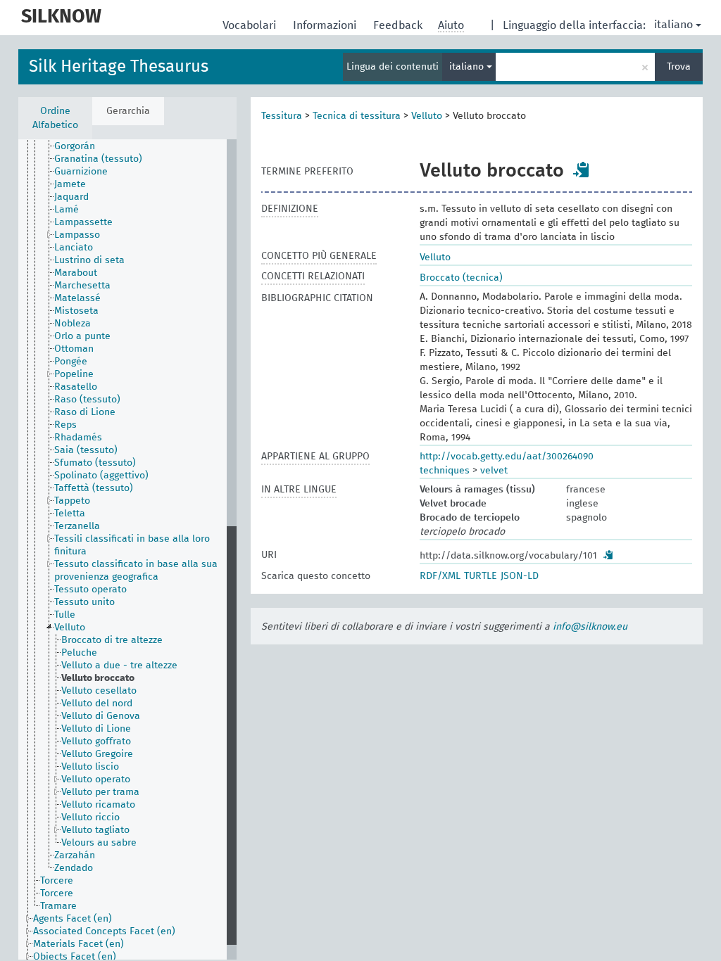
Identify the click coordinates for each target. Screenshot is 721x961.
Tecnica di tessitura (357, 116)
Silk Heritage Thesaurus (118, 66)
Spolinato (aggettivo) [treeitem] (101, 475)
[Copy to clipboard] (582, 169)
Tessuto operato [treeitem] (90, 589)
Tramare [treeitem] (58, 906)
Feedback (399, 25)
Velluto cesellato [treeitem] (99, 691)
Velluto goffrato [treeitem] (96, 741)
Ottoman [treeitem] (74, 349)
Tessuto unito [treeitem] (84, 602)
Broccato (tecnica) (461, 278)
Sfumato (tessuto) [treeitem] (95, 463)
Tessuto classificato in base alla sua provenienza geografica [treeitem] (136, 570)
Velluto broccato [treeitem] (97, 678)
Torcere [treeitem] (56, 881)
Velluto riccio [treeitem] (90, 817)
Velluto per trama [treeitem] (100, 792)
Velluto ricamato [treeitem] (98, 805)
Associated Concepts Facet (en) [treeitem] (104, 931)
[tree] (127, 549)
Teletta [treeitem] (69, 513)
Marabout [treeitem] (75, 273)
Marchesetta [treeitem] (82, 286)
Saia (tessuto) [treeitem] (86, 450)
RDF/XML (440, 576)
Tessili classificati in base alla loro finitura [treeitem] (132, 545)
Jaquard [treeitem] (71, 197)
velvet (494, 471)
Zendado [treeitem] (73, 868)
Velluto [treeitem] (69, 627)
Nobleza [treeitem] (72, 324)
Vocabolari (250, 25)
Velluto (426, 116)
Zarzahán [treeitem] (74, 855)
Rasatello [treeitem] (75, 387)
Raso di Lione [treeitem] (84, 412)
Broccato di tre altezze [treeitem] (112, 640)
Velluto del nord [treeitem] (96, 703)
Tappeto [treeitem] (72, 501)
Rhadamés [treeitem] (78, 438)
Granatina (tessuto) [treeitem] (98, 159)
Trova (679, 67)
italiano (673, 24)
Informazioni (326, 25)
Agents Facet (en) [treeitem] (72, 919)
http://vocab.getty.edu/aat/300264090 (507, 457)
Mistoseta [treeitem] (76, 311)
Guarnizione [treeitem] (81, 172)
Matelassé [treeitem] (77, 298)
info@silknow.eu (590, 627)
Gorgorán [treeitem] (74, 146)
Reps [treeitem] (65, 425)
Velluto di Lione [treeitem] (96, 729)
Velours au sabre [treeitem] (99, 843)
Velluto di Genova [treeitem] (100, 716)
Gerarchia (128, 111)
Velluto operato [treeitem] (95, 779)
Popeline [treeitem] (74, 374)
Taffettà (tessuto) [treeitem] (93, 488)
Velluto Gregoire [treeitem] (97, 754)
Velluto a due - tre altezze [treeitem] (119, 665)
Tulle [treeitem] (64, 615)
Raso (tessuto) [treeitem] (87, 400)
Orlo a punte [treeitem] (82, 336)
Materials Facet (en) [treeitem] (78, 944)
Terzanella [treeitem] (77, 526)
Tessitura (281, 116)
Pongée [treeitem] (70, 362)
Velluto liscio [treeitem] (90, 767)
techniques (445, 471)
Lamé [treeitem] (66, 210)
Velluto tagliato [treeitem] (95, 830)
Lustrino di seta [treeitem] (89, 260)
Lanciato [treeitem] (73, 248)
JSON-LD (520, 576)
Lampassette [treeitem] (83, 222)
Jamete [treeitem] (70, 184)
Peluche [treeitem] (79, 653)
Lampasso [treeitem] (77, 235)
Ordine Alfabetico (55, 118)
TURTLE (480, 576)
